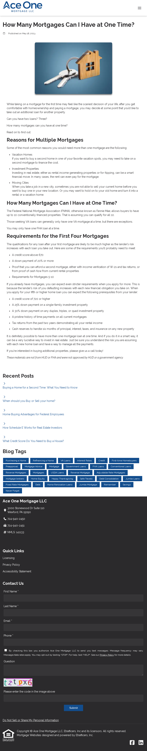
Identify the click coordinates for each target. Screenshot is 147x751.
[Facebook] (132, 743)
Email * (8, 620)
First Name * (11, 591)
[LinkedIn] (141, 743)
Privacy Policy (11, 564)
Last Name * (11, 606)
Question (9, 661)
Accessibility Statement (17, 571)
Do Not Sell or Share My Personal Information (31, 720)
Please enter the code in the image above (29, 691)
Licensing (9, 558)
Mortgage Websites (29, 735)
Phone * (8, 635)
